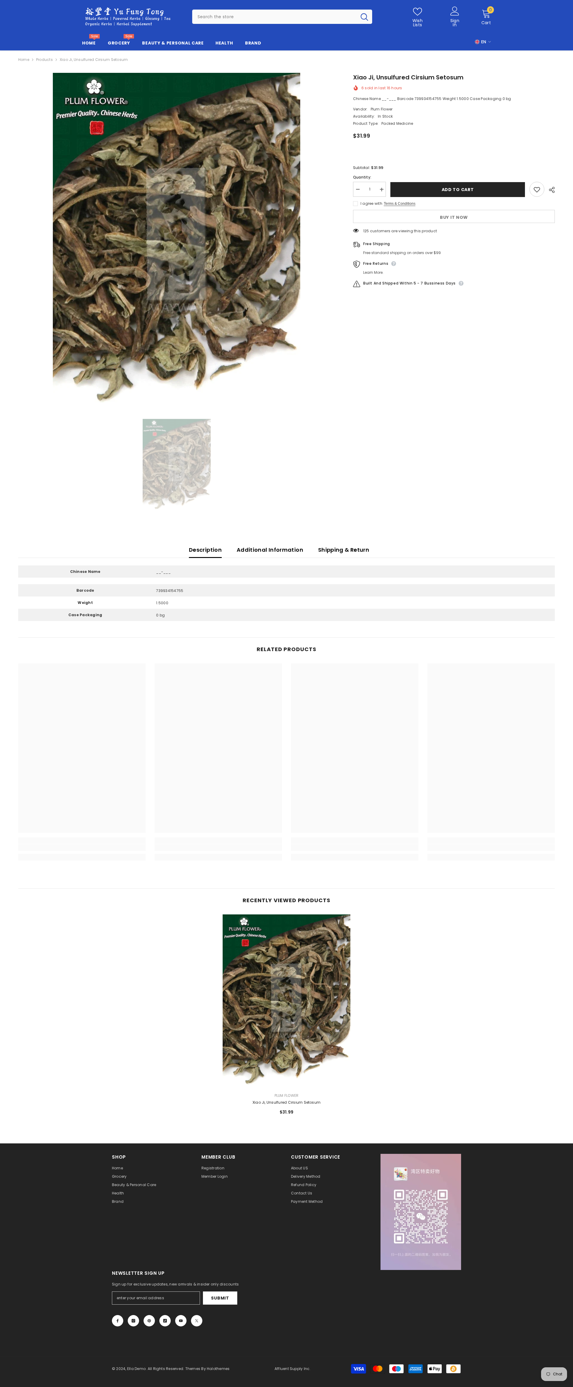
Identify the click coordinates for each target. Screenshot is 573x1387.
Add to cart (458, 190)
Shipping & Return (343, 549)
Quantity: (362, 177)
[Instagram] (133, 1320)
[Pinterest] (149, 1320)
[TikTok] (165, 1320)
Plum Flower (382, 109)
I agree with (371, 203)
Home (23, 59)
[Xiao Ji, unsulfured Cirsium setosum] (286, 1001)
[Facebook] (117, 1320)
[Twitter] (196, 1320)
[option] (176, 241)
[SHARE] (549, 190)
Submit (220, 1298)
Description (205, 549)
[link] (82, 847)
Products (44, 59)
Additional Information (270, 549)
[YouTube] (181, 1320)
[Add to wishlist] (536, 189)
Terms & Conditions (399, 204)
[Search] (282, 17)
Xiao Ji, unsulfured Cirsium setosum (286, 1102)
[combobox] (274, 17)
